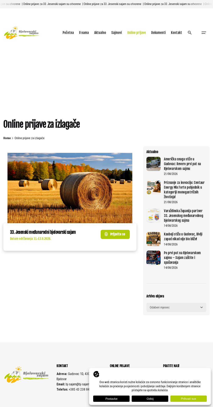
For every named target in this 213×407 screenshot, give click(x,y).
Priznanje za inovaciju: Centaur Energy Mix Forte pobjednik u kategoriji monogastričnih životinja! (184, 189)
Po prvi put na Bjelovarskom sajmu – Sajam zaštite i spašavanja (182, 258)
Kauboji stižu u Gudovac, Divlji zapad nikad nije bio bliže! (183, 236)
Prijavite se (117, 234)
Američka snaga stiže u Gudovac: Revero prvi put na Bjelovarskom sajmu (182, 164)
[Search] (190, 33)
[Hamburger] (204, 32)
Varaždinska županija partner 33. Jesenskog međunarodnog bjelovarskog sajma (183, 216)
